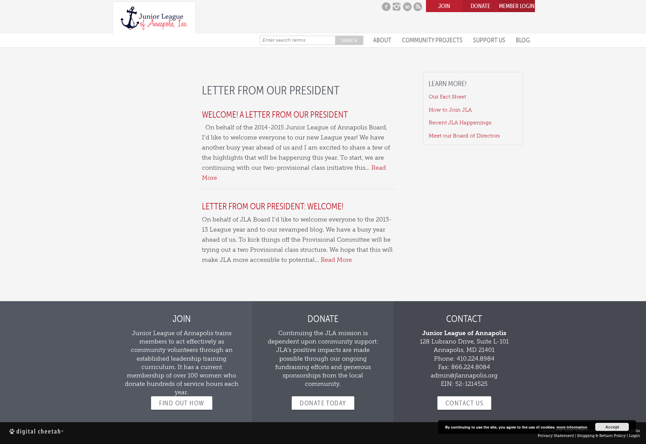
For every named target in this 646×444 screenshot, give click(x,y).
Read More (336, 260)
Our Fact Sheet (447, 96)
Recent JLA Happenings (460, 122)
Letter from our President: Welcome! (273, 206)
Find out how (181, 403)
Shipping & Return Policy (601, 435)
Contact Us (464, 403)
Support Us (489, 40)
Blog (523, 40)
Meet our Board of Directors (464, 135)
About (382, 40)
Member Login (517, 5)
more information (572, 427)
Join (444, 5)
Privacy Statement (556, 435)
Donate (480, 5)
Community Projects (432, 40)
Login (634, 435)
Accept (612, 427)
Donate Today (323, 403)
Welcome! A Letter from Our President (275, 114)
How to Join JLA (450, 110)
